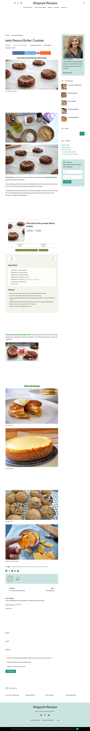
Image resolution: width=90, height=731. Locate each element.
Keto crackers (72, 101)
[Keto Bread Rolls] (31, 505)
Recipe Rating (9, 605)
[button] (53, 270)
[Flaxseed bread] (64, 95)
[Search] (82, 134)
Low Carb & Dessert (21, 45)
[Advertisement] (45, 19)
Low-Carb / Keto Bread (74, 85)
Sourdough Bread (73, 109)
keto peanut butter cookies (40, 566)
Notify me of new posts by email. (16, 666)
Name (7, 632)
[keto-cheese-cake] (31, 447)
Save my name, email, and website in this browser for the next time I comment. (29, 658)
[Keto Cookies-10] (31, 75)
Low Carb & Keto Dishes (68, 154)
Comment (8, 608)
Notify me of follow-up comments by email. (19, 662)
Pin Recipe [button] (38, 230)
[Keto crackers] (64, 103)
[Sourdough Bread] (64, 111)
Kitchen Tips (64, 149)
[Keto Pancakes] (31, 406)
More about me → (68, 72)
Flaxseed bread (72, 93)
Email (7, 641)
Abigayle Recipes (45, 3)
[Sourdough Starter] (64, 119)
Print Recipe (30, 230)
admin (9, 45)
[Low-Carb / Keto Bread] (64, 87)
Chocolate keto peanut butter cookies (21, 566)
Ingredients (11, 260)
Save (38, 53)
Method (52, 260)
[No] (88, 729)
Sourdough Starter (73, 117)
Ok (77, 728)
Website (7, 649)
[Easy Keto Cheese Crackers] (31, 542)
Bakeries (63, 145)
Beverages (64, 147)
